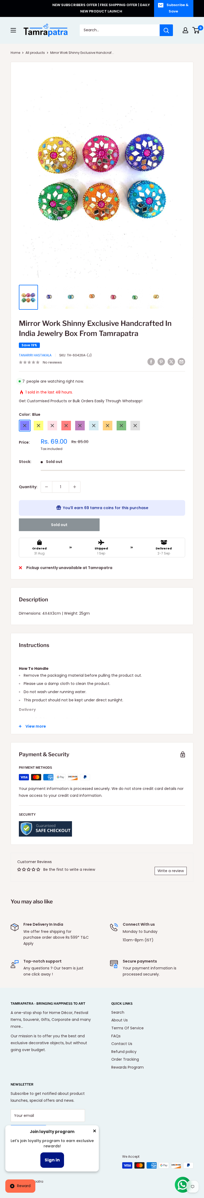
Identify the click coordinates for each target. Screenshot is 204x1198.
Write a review (171, 870)
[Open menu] (13, 30)
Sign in (52, 1160)
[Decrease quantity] (46, 486)
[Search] (166, 30)
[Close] (94, 1132)
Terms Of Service (127, 1028)
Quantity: (28, 486)
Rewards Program (127, 1067)
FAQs (116, 1036)
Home (15, 52)
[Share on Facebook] (151, 361)
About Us (119, 1020)
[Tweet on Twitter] (171, 361)
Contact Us (121, 1043)
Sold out (59, 524)
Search (117, 1012)
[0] (196, 30)
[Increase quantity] (74, 486)
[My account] (185, 30)
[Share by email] (181, 361)
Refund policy (124, 1051)
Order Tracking (125, 1059)
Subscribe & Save (178, 8)
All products (35, 52)
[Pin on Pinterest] (161, 361)
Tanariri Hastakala (35, 355)
